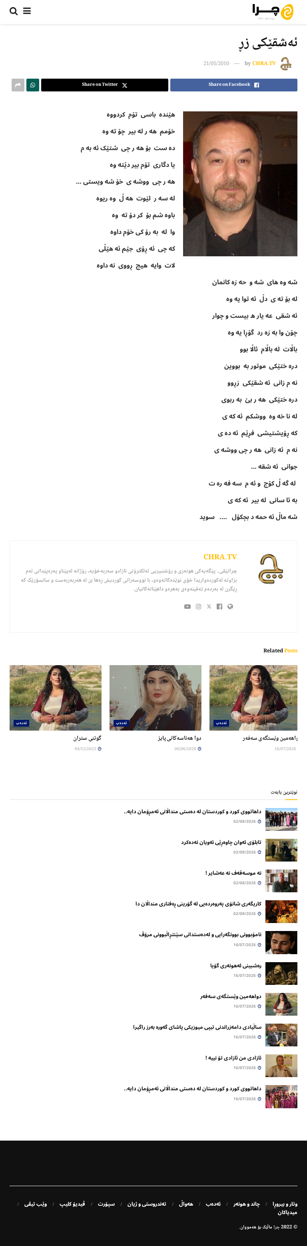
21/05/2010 (216, 63)
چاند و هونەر (246, 1204)
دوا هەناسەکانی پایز (179, 738)
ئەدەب (221, 723)
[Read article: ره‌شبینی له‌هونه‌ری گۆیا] (281, 973)
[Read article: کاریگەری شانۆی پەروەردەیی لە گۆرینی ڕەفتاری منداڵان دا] (281, 911)
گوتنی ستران (87, 738)
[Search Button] (14, 12)
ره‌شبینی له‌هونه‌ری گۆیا (235, 965)
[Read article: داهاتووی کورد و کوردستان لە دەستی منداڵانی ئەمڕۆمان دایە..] (281, 819)
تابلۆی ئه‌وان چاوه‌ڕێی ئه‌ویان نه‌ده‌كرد (221, 842)
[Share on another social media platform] (18, 85)
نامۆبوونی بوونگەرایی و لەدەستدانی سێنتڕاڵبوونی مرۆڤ (200, 934)
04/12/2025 (86, 749)
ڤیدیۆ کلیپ (72, 1204)
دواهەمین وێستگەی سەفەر (272, 738)
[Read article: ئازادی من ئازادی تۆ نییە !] (281, 1065)
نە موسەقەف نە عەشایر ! (233, 873)
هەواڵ (186, 1204)
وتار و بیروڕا (285, 1204)
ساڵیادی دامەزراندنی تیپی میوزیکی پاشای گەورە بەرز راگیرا (197, 1027)
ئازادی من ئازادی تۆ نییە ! (233, 1058)
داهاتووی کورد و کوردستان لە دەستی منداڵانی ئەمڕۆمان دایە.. (192, 811)
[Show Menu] (27, 12)
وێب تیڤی (35, 1204)
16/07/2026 (286, 749)
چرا (276, 1227)
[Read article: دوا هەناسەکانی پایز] (155, 698)
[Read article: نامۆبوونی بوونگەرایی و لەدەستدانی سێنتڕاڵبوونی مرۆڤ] (281, 942)
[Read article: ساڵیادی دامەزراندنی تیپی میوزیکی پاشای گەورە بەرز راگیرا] (281, 1035)
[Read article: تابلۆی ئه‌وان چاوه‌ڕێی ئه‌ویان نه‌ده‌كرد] (281, 850)
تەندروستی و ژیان (147, 1204)
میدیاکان (287, 1212)
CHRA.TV (264, 63)
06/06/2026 (186, 749)
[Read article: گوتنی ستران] (56, 698)
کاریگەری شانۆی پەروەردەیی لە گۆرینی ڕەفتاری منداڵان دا (198, 903)
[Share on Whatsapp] (32, 85)
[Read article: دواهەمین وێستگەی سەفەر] (255, 698)
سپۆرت (106, 1204)
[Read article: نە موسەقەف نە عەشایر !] (281, 881)
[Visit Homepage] (273, 12)
